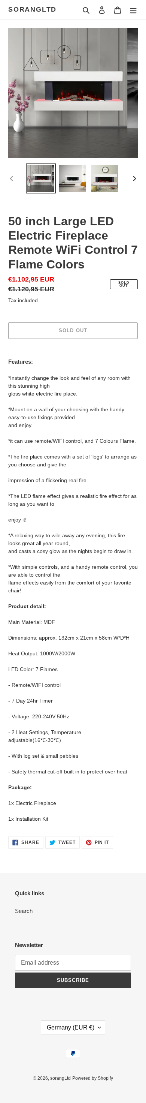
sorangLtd (32, 9)
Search (24, 911)
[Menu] (133, 10)
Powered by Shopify (92, 1078)
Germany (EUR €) (70, 1027)
